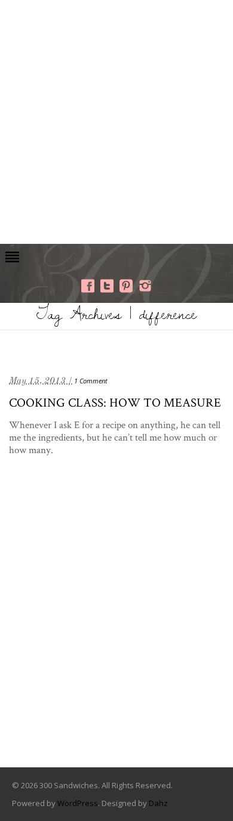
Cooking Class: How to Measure (115, 402)
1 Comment (91, 380)
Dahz (158, 803)
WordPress (77, 803)
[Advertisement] (116, 120)
